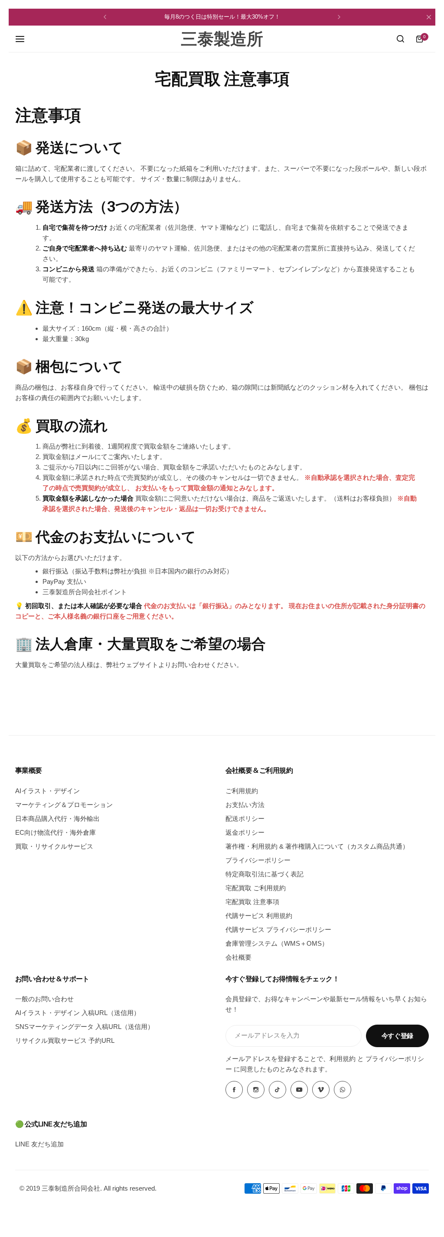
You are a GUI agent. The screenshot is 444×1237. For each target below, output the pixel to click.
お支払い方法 (244, 804)
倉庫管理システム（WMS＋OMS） (276, 943)
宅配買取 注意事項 (252, 901)
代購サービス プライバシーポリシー (278, 929)
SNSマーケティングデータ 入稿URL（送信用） (84, 1026)
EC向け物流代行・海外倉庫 (55, 832)
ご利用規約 (241, 790)
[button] (104, 16)
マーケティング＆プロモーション (64, 804)
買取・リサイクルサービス (54, 846)
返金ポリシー (244, 832)
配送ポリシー (244, 818)
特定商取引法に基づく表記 (264, 874)
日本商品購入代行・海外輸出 (57, 818)
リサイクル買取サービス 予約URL (64, 1040)
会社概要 (238, 957)
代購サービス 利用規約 (258, 915)
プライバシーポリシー (258, 860)
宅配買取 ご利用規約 (255, 888)
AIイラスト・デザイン (47, 790)
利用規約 (343, 1058)
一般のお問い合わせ (44, 999)
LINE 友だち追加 (39, 1144)
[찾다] (400, 39)
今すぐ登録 (397, 1036)
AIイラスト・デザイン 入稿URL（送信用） (77, 1012)
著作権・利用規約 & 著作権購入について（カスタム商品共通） (317, 846)
